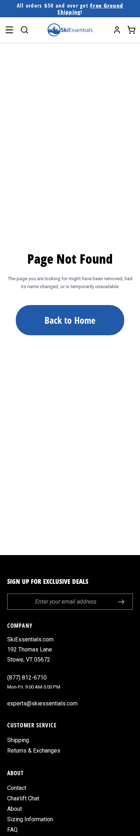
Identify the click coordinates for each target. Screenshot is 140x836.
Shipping (18, 740)
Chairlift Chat (23, 798)
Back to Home (70, 320)
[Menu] (9, 30)
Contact (16, 788)
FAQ (12, 829)
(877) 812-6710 (27, 677)
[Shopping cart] (131, 30)
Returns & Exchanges (33, 750)
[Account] (117, 30)
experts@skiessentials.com (42, 703)
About (14, 808)
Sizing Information (30, 819)
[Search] (24, 30)
